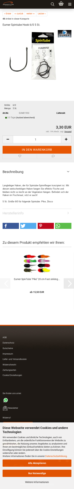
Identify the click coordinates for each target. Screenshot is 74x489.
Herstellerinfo (13, 213)
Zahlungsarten (9, 370)
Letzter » (42, 13)
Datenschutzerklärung (56, 456)
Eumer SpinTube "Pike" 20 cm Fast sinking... (37, 279)
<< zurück (18, 13)
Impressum (8, 354)
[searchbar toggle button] (52, 4)
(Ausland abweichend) (25, 118)
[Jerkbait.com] (7, 4)
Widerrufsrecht (9, 365)
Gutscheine (8, 348)
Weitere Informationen (37, 482)
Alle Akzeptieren (37, 463)
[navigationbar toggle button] (69, 4)
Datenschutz (8, 343)
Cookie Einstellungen (12, 375)
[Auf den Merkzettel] (20, 156)
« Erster (7, 13)
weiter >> (31, 13)
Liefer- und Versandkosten (15, 359)
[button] (8, 139)
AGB (5, 337)
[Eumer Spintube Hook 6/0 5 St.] (37, 56)
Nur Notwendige (37, 473)
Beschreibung (13, 172)
